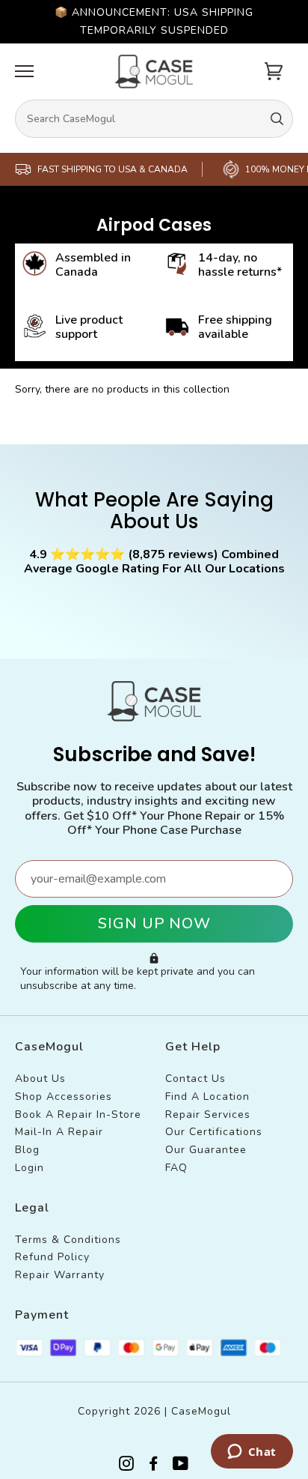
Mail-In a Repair (59, 1132)
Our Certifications (213, 1132)
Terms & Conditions (68, 1239)
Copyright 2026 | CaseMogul (154, 1411)
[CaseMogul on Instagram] (127, 1466)
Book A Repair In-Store (78, 1114)
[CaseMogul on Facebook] (153, 1466)
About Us (40, 1078)
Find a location (207, 1096)
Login (29, 1168)
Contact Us (195, 1078)
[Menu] (24, 71)
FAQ (176, 1168)
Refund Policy (52, 1257)
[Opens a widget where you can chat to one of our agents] (251, 1453)
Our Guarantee (206, 1150)
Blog (27, 1150)
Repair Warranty (60, 1275)
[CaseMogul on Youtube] (181, 1466)
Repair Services (207, 1114)
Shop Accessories (63, 1096)
